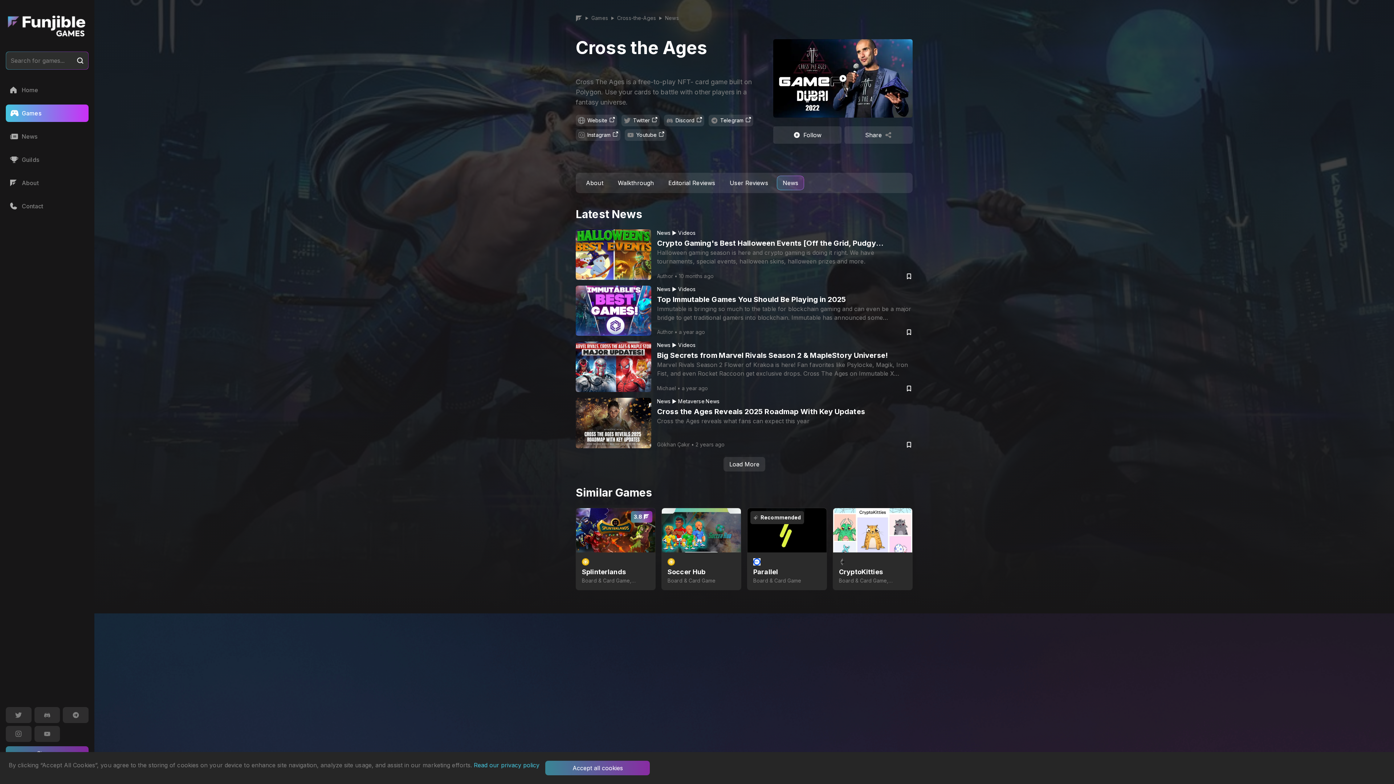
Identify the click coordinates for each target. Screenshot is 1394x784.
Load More (744, 464)
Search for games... (38, 60)
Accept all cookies (597, 768)
